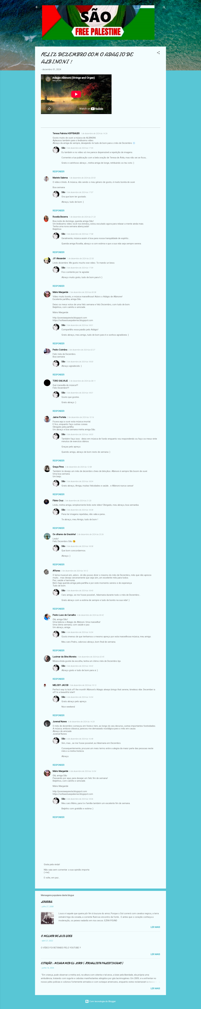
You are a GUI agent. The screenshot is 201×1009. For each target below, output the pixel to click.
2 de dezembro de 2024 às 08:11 (82, 381)
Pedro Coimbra (60, 349)
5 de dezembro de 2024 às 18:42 (80, 666)
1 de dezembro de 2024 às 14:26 (94, 133)
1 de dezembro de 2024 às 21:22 (82, 217)
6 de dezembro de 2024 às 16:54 (80, 632)
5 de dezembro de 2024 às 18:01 (80, 325)
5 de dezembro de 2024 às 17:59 (80, 268)
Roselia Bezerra (60, 216)
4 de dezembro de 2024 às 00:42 (90, 615)
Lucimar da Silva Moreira (64, 656)
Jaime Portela (59, 417)
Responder (58, 171)
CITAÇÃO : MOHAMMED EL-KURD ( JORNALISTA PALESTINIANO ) (82, 963)
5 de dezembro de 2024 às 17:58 (80, 234)
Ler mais (155, 927)
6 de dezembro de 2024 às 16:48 (80, 739)
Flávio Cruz (58, 500)
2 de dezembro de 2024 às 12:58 (78, 467)
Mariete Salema (60, 177)
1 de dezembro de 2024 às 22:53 (80, 258)
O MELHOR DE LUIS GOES (56, 936)
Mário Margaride (60, 292)
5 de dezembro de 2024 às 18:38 (80, 510)
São (63, 148)
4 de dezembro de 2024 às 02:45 (91, 657)
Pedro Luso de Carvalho (64, 615)
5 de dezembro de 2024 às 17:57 (80, 192)
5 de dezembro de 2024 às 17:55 (80, 148)
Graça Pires (58, 466)
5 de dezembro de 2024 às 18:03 (80, 434)
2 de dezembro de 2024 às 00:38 (82, 292)
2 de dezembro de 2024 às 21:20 (78, 501)
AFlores (56, 570)
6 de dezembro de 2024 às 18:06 (80, 799)
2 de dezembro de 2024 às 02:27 (81, 350)
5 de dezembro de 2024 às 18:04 (80, 481)
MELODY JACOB (60, 685)
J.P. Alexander (59, 258)
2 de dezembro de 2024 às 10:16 (80, 417)
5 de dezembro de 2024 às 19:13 (83, 685)
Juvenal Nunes (60, 721)
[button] (158, 53)
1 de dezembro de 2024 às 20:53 (82, 178)
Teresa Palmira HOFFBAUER (66, 133)
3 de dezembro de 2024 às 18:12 (74, 571)
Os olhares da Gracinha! (64, 534)
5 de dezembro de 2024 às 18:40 (80, 590)
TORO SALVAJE (60, 380)
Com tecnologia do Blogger (102, 1001)
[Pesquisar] (164, 8)
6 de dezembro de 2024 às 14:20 (81, 722)
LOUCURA (46, 902)
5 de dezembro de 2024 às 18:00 (80, 362)
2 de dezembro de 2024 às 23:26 (90, 534)
